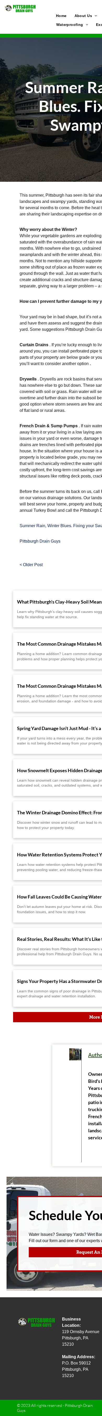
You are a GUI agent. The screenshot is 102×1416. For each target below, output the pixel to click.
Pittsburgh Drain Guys (40, 541)
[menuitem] (61, 15)
